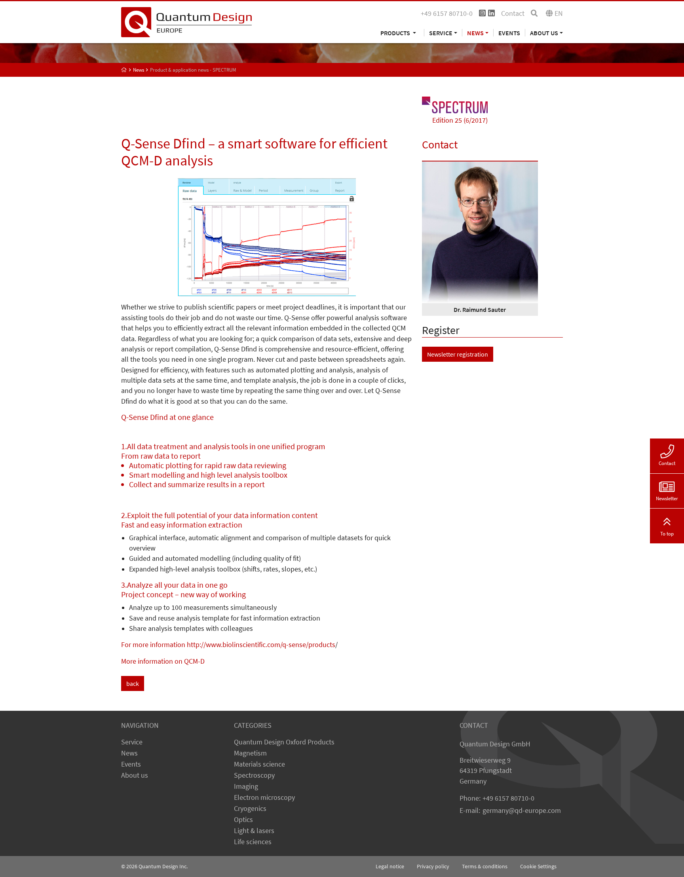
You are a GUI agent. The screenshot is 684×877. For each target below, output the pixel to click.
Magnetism (250, 753)
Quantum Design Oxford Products (284, 742)
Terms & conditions (484, 866)
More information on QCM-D (163, 661)
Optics (243, 819)
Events (509, 32)
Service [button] (440, 32)
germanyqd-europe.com (522, 810)
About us (134, 775)
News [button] (475, 32)
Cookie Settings (538, 866)
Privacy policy (433, 866)
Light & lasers (254, 830)
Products (395, 32)
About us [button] (544, 32)
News (129, 753)
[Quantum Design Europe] (124, 69)
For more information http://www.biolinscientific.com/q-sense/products (228, 644)
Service (131, 742)
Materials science (259, 764)
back (132, 683)
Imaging (246, 786)
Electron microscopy (264, 797)
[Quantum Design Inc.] (186, 21)
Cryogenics (250, 808)
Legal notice (390, 866)
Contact (512, 13)
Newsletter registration (457, 354)
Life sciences (253, 841)
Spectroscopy (254, 775)
